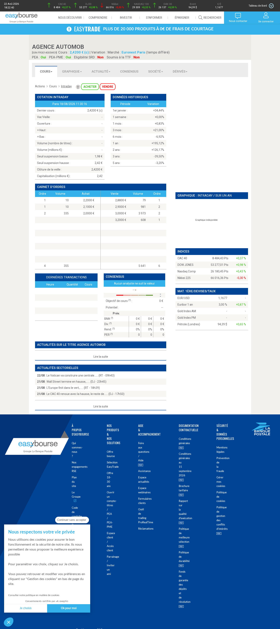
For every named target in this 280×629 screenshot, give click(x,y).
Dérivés (179, 71)
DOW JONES (185, 264)
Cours (45, 71)
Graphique (71, 71)
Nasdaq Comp (187, 271)
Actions (40, 86)
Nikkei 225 (184, 278)
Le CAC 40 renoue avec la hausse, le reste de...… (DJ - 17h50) (85, 394)
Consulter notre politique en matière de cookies (33, 595)
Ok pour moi (69, 608)
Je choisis (26, 608)
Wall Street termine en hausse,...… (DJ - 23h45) (76, 381)
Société (154, 71)
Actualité (100, 71)
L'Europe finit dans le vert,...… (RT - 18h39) (73, 387)
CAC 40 (182, 258)
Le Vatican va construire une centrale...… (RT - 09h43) (81, 375)
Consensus (129, 71)
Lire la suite (100, 356)
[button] (9, 622)
